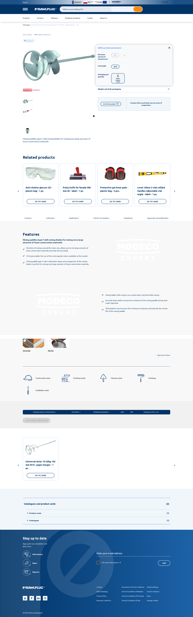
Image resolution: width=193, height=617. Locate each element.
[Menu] (25, 9)
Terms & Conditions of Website (132, 591)
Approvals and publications (157, 218)
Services (40, 18)
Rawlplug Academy (72, 18)
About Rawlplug (102, 591)
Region (25, 2)
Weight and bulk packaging (109, 89)
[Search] (137, 9)
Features (28, 218)
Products (26, 18)
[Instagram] (45, 598)
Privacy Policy (101, 596)
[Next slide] (174, 192)
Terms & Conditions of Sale (131, 600)
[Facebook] (31, 598)
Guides (90, 18)
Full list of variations (101, 218)
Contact (99, 587)
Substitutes (128, 218)
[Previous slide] (18, 192)
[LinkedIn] (38, 598)
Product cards (99, 513)
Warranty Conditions (103, 600)
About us (103, 18)
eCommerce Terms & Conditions (133, 587)
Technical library (152, 587)
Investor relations (153, 591)
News (149, 596)
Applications (74, 218)
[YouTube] (25, 598)
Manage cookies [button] (152, 600)
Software (54, 18)
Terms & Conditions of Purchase (133, 596)
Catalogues (99, 520)
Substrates (50, 218)
